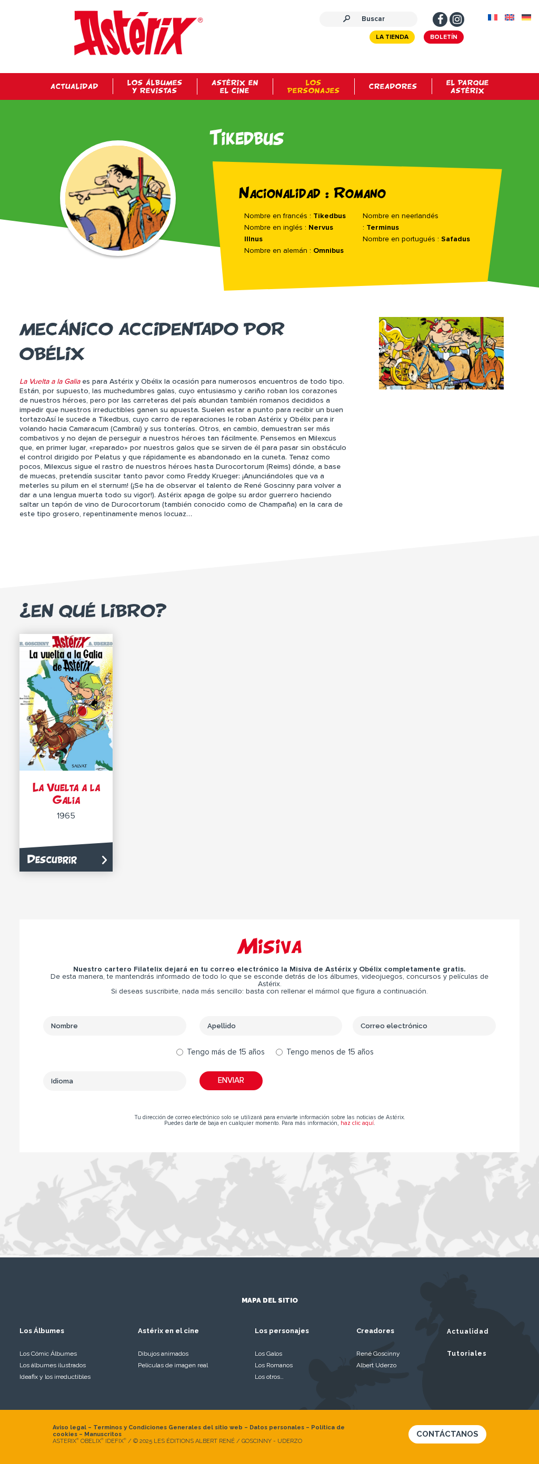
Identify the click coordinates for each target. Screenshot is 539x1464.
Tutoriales (467, 1353)
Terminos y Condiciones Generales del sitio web (168, 1427)
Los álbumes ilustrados (52, 1365)
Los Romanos (274, 1365)
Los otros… (269, 1376)
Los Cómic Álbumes (48, 1353)
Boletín (443, 37)
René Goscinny (378, 1353)
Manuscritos (103, 1434)
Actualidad (468, 1331)
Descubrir (52, 859)
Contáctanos (447, 1434)
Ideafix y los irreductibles (55, 1376)
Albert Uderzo (376, 1365)
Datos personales (276, 1427)
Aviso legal (69, 1427)
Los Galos (268, 1353)
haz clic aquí (357, 1123)
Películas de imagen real (173, 1365)
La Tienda (392, 37)
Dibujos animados (163, 1353)
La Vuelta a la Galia (66, 793)
